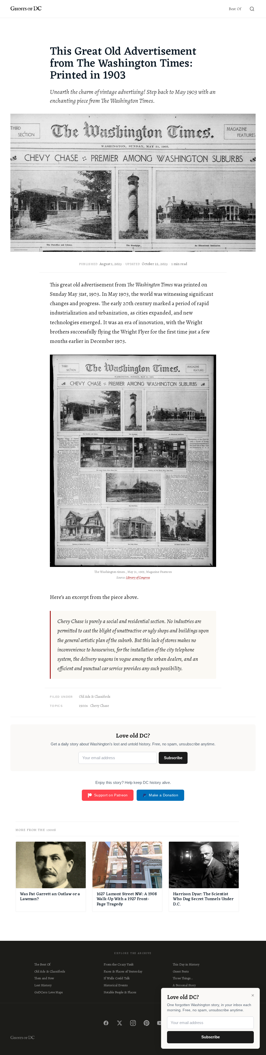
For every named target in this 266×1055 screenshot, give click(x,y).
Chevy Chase (99, 705)
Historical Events (116, 985)
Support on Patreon (111, 795)
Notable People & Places (120, 992)
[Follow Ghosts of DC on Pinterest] (146, 1023)
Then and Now (44, 978)
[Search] (252, 8)
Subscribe (173, 758)
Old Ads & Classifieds (94, 696)
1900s (83, 705)
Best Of (235, 8)
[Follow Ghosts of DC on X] (119, 1023)
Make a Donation (163, 795)
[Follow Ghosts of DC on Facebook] (106, 1023)
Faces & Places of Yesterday (123, 971)
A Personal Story (184, 985)
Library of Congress (138, 577)
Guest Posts (181, 971)
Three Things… (183, 978)
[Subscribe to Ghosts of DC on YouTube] (160, 1023)
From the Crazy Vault (119, 964)
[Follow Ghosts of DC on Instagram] (133, 1023)
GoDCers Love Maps (48, 992)
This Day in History (186, 964)
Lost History (43, 985)
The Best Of (42, 964)
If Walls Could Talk (117, 978)
